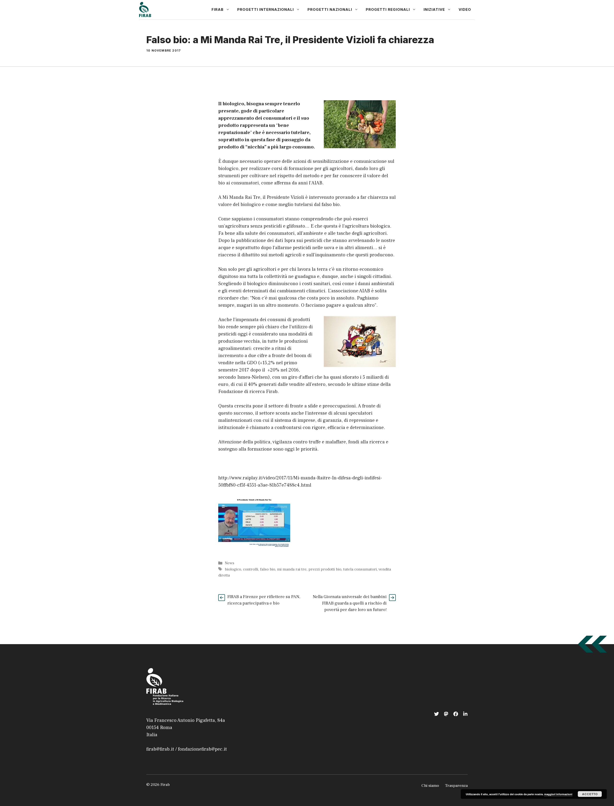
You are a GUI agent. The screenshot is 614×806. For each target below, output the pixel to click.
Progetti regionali (388, 9)
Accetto (590, 794)
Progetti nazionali (329, 9)
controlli (250, 569)
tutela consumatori (360, 569)
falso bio (267, 569)
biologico (233, 569)
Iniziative (434, 9)
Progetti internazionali (265, 9)
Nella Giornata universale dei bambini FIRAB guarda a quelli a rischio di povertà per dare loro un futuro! (350, 603)
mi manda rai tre (292, 569)
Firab (218, 9)
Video (465, 9)
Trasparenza (456, 785)
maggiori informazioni (558, 794)
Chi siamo (430, 785)
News (229, 563)
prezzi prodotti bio (324, 569)
